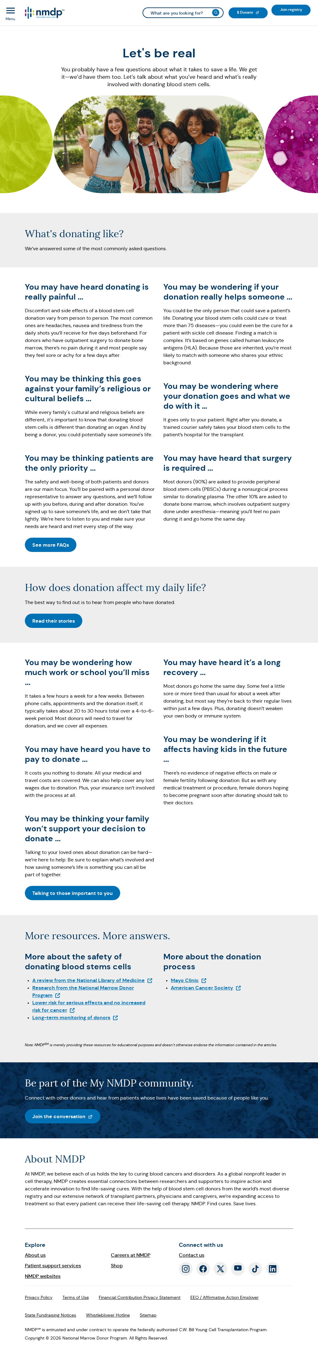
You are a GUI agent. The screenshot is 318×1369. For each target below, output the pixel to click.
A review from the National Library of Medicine (92, 980)
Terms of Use (75, 1297)
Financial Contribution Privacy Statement (139, 1297)
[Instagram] (186, 1269)
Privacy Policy (38, 1297)
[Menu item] (44, 12)
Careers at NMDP (130, 1255)
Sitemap (148, 1315)
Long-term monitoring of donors (75, 1017)
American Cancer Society (206, 988)
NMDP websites (43, 1276)
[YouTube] (238, 1269)
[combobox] (183, 12)
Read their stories (53, 621)
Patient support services (53, 1265)
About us (35, 1255)
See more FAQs (50, 545)
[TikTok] (255, 1269)
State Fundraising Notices (50, 1315)
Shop (117, 1265)
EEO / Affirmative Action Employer (224, 1297)
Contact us (191, 1255)
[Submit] (215, 12)
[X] (220, 1269)
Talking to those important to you (72, 893)
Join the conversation (66, 1116)
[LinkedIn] (272, 1269)
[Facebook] (203, 1269)
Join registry (295, 9)
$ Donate (252, 12)
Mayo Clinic (189, 980)
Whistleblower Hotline (108, 1315)
